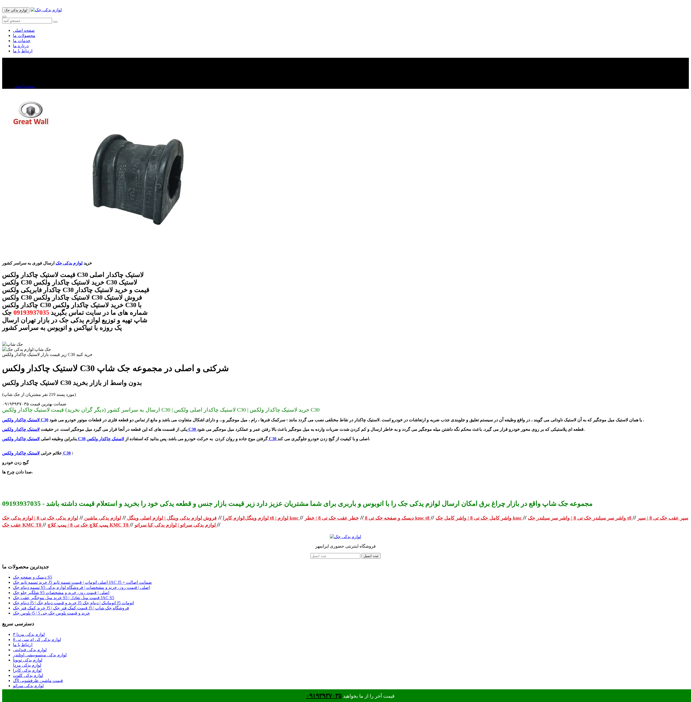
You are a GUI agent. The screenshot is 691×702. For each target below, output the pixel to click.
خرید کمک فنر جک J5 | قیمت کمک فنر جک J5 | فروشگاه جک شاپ (71, 608)
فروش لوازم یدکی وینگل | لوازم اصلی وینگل (171, 518)
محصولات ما (24, 35)
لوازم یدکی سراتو (28, 685)
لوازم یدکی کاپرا (27, 670)
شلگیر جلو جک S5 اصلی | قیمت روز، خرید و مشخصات (61, 592)
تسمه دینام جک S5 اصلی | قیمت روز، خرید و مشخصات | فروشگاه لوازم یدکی (81, 587)
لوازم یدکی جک (69, 263)
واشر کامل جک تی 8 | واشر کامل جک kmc (479, 518)
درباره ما (21, 45)
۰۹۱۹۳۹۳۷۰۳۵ (324, 695)
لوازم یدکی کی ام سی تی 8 (37, 639)
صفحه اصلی (24, 30)
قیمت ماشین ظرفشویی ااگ (38, 680)
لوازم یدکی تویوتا (27, 660)
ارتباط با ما (22, 51)
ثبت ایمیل (371, 556)
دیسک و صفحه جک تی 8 (389, 518)
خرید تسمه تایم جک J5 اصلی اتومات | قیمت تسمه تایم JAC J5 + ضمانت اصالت (82, 582)
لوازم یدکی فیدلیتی (30, 649)
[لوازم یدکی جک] (46, 10)
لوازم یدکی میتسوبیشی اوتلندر (40, 655)
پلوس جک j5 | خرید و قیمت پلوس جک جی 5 (51, 613)
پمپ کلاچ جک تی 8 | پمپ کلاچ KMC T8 (89, 525)
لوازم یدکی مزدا (27, 665)
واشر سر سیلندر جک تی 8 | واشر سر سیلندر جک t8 (580, 518)
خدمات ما (22, 40)
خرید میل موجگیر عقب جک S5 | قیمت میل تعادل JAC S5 (63, 597)
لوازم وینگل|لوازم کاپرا (245, 518)
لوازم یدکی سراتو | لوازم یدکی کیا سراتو (176, 525)
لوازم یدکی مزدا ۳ (29, 634)
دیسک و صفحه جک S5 (32, 577)
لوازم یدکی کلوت (28, 675)
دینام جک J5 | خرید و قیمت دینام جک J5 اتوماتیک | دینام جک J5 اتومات (73, 603)
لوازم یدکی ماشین (102, 518)
